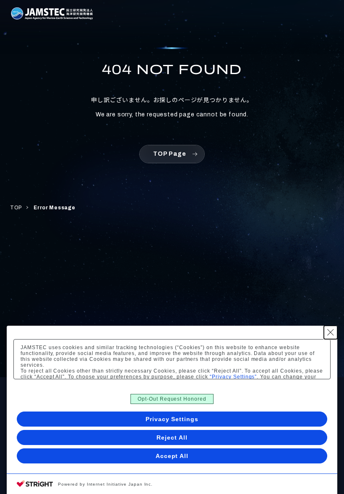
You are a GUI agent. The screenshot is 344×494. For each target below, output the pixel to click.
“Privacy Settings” (233, 377)
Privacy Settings (172, 419)
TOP (16, 208)
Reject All (172, 437)
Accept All (172, 456)
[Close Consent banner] (330, 332)
